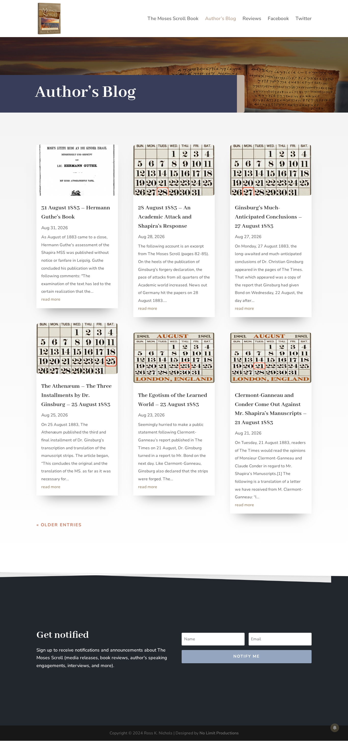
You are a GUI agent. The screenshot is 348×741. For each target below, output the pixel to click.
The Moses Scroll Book (173, 19)
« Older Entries (59, 525)
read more (50, 299)
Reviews (252, 19)
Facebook (278, 19)
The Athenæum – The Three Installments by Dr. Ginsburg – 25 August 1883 (76, 395)
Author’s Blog (220, 19)
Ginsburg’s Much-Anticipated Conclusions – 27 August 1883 (268, 216)
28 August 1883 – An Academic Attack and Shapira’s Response (165, 216)
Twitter (304, 19)
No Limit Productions (219, 733)
